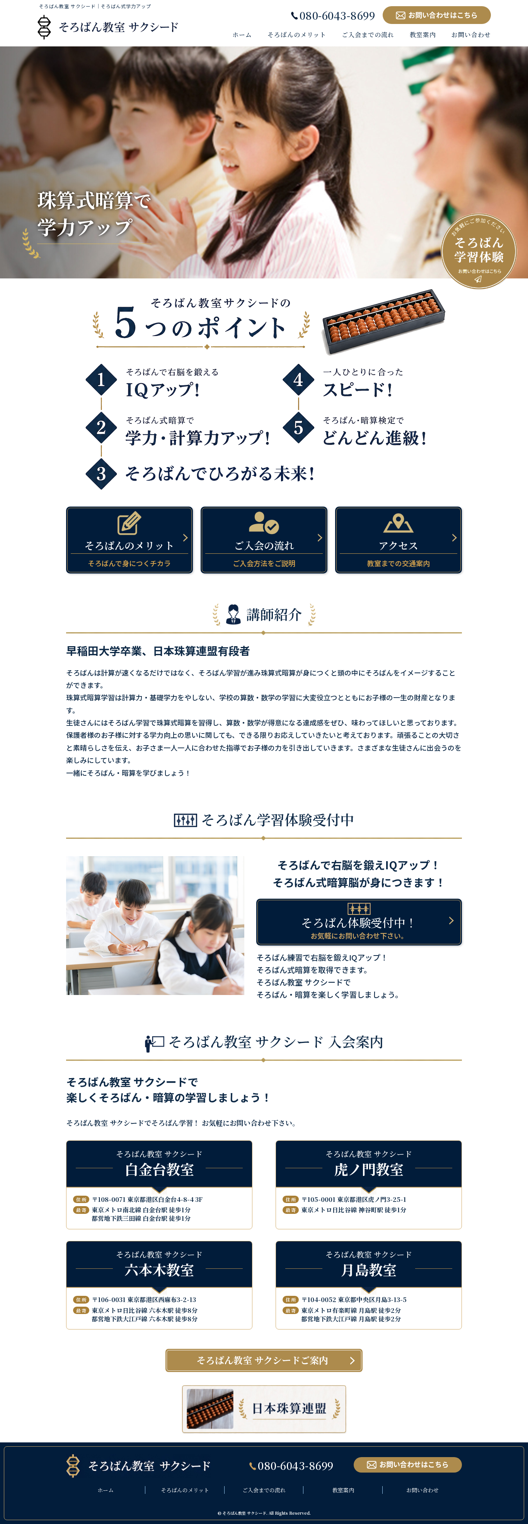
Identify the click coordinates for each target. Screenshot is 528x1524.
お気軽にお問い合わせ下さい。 (359, 927)
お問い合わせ (422, 1490)
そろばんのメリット (185, 1490)
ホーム (105, 1490)
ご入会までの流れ (264, 1490)
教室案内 (343, 1490)
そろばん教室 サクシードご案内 (262, 1360)
